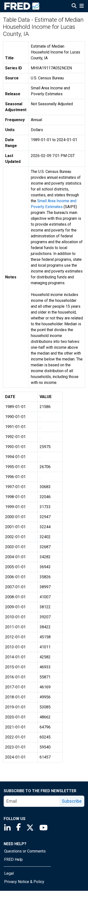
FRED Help (13, 859)
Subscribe (72, 801)
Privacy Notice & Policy (24, 881)
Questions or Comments (25, 851)
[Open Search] (74, 6)
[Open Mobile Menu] (81, 6)
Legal (9, 873)
